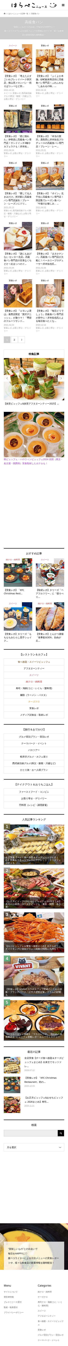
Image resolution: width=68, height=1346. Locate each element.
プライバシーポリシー (14, 1312)
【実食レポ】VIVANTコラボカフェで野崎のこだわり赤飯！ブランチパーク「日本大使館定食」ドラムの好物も (33, 992)
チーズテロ (34, 701)
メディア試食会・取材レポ (34, 715)
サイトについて (11, 1292)
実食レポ (34, 708)
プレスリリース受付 (13, 1302)
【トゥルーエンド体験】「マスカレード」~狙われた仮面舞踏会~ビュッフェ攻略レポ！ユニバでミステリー (33, 1035)
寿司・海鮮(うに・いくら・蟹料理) (34, 688)
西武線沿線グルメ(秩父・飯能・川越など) (34, 763)
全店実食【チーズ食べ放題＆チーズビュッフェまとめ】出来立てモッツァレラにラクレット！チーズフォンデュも (33, 860)
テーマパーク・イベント (34, 743)
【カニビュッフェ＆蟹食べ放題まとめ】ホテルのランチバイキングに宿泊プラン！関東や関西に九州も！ (33, 947)
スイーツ (34, 675)
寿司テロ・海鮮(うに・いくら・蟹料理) (50, 1304)
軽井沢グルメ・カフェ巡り (34, 756)
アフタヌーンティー (34, 668)
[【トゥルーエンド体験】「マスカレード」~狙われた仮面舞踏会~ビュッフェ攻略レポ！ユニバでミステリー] (34, 1020)
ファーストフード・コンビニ (34, 791)
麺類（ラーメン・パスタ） (34, 695)
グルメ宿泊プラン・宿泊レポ (34, 736)
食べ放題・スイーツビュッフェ (34, 662)
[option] (34, 381)
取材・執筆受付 (11, 1307)
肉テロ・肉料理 (34, 681)
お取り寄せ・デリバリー (34, 798)
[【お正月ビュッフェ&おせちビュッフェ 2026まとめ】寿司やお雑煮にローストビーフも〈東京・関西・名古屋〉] (34, 888)
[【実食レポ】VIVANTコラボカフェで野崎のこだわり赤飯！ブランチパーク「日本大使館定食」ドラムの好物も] (34, 976)
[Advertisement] (34, 506)
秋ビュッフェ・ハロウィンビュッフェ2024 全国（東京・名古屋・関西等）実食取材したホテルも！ (33, 461)
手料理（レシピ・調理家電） (34, 805)
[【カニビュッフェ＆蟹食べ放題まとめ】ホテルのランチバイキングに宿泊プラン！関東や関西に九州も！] (34, 932)
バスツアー (34, 750)
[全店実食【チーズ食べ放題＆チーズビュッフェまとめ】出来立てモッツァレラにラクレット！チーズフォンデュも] (34, 844)
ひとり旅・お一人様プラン (34, 770)
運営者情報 (9, 1297)
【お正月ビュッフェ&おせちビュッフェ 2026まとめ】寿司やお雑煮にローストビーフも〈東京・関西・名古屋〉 (33, 904)
